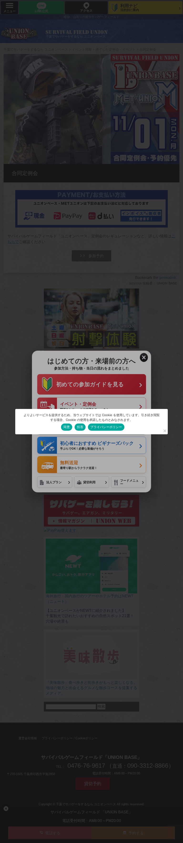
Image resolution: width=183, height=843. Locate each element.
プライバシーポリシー (106, 427)
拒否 (80, 427)
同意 (66, 427)
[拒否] (164, 430)
